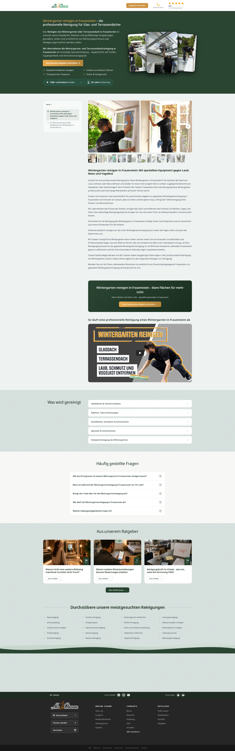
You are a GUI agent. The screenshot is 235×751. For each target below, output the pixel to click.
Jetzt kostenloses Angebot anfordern (140, 304)
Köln (128, 723)
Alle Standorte (133, 731)
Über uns (99, 711)
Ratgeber (162, 723)
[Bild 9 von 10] (170, 158)
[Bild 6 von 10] (141, 158)
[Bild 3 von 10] (112, 158)
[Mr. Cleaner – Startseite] (64, 705)
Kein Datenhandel (132, 748)
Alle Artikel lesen (117, 590)
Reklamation (163, 715)
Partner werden (60, 722)
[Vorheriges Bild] (92, 126)
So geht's (99, 715)
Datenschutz (107, 748)
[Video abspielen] (140, 353)
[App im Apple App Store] (178, 695)
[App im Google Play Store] (183, 695)
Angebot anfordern (137, 5)
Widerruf (97, 748)
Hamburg (131, 719)
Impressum (118, 748)
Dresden (130, 727)
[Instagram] (124, 695)
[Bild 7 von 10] (151, 158)
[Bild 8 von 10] (161, 158)
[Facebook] (119, 695)
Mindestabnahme (103, 719)
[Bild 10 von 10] (180, 158)
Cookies (144, 748)
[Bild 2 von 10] (102, 158)
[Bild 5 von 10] (131, 158)
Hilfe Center (163, 711)
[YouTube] (128, 695)
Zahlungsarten (101, 723)
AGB (89, 748)
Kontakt (161, 719)
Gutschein (57, 730)
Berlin (129, 711)
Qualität (98, 727)
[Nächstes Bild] (188, 126)
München (131, 715)
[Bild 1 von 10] (92, 158)
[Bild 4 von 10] (122, 158)
